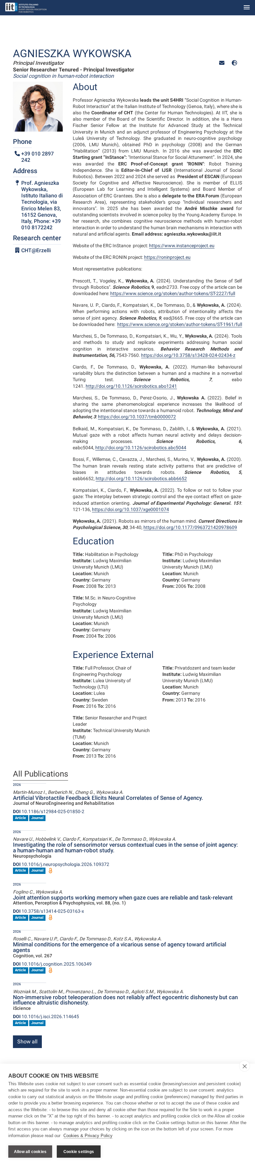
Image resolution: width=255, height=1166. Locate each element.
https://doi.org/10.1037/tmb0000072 (137, 416)
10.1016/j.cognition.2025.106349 (52, 964)
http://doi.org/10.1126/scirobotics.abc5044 (140, 447)
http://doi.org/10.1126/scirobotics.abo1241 (131, 386)
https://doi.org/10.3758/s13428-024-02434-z (188, 355)
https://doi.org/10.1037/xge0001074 (130, 509)
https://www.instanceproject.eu (181, 245)
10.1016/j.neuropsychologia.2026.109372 (61, 864)
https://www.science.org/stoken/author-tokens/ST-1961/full (179, 324)
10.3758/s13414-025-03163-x (48, 911)
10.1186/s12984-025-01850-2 (48, 811)
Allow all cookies (30, 1151)
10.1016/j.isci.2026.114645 (46, 1016)
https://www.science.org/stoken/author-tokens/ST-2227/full (172, 293)
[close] (244, 1066)
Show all (27, 1041)
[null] (234, 63)
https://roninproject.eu (167, 257)
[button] (222, 63)
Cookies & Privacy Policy (88, 1135)
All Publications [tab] (40, 774)
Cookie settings (78, 1151)
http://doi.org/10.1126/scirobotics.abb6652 (141, 478)
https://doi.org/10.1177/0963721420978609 (190, 527)
